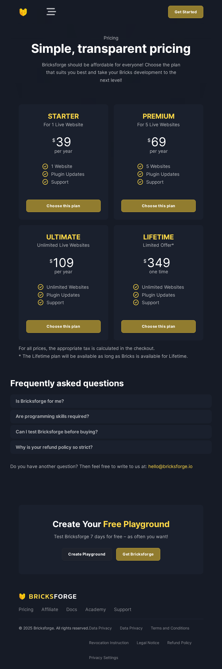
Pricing (26, 609)
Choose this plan (63, 205)
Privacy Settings (103, 657)
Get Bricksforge (138, 554)
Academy (95, 609)
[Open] (51, 12)
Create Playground (87, 554)
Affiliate (49, 609)
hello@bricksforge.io (170, 466)
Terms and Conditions (170, 628)
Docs (71, 609)
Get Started (186, 11)
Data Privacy (100, 628)
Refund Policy (179, 642)
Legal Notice (148, 642)
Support (122, 609)
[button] (111, 401)
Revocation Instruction (109, 642)
